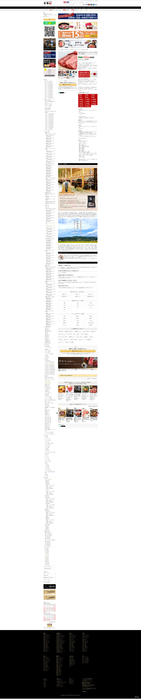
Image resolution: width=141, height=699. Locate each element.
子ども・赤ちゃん (91, 305)
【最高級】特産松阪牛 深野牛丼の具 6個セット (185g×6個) (93, 418)
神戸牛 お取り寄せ (72, 642)
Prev (57, 413)
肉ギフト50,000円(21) (49, 90)
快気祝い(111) (47, 425)
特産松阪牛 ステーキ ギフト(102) (50, 199)
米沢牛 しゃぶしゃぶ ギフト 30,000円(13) (50, 231)
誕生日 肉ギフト (72, 661)
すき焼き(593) (47, 346)
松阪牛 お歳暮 (46, 646)
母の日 (64, 320)
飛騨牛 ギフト (58, 657)
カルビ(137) (47, 450)
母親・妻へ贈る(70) (48, 535)
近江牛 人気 (45, 668)
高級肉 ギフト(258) (48, 103)
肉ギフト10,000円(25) (49, 127)
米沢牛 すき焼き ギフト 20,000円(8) (50, 213)
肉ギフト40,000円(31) (49, 88)
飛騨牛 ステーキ (59, 661)
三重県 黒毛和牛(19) (50, 507)
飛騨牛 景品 (58, 668)
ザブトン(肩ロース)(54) (49, 443)
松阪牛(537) (47, 132)
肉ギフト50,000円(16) (49, 121)
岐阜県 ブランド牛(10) (50, 498)
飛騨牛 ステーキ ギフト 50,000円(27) (50, 324)
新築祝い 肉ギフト (72, 662)
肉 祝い (70, 666)
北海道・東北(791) (48, 479)
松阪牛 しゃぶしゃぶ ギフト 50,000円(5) (50, 162)
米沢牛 (84, 142)
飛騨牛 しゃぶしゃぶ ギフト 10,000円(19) (50, 284)
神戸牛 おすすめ (72, 647)
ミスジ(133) (47, 468)
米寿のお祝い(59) (48, 420)
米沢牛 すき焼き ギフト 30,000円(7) (50, 216)
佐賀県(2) (47, 527)
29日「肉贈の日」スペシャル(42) (50, 430)
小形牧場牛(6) (47, 341)
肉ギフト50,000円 (85, 662)
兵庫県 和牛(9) (49, 521)
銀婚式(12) (47, 411)
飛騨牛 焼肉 (58, 662)
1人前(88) (46, 549)
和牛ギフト (67, 49)
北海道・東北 (84, 145)
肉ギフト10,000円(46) (49, 84)
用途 (73, 7)
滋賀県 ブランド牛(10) (50, 512)
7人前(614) (47, 558)
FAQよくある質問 (60, 685)
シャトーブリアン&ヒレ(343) (50, 452)
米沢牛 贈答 (84, 643)
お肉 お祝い (71, 658)
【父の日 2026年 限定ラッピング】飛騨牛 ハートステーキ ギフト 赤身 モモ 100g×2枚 (69, 396)
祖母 (78, 305)
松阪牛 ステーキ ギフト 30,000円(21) (50, 185)
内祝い (83, 149)
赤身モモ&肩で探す (47, 568)
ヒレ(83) (46, 437)
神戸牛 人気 (71, 648)
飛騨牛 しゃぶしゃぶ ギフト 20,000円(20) (50, 287)
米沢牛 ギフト (84, 634)
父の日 (78, 320)
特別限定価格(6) (48, 108)
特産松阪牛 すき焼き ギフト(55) (50, 194)
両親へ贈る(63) (47, 532)
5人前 (83, 157)
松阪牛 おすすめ (46, 647)
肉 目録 (91, 336)
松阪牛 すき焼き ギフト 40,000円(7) (50, 144)
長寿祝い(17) (47, 414)
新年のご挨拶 (91, 322)
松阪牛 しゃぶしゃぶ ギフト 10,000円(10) (50, 151)
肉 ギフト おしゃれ (62, 334)
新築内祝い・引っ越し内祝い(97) (50, 408)
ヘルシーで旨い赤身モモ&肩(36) (50, 472)
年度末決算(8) (47, 428)
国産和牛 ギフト (72, 336)
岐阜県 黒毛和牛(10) (50, 501)
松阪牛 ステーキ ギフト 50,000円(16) (50, 190)
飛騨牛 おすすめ (59, 671)
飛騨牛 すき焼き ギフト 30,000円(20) (50, 274)
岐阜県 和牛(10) (49, 500)
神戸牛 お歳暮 (71, 646)
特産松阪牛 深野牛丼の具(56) (49, 203)
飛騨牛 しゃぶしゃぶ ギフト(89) (50, 282)
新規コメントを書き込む (92, 378)
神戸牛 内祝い (71, 645)
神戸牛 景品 (71, 644)
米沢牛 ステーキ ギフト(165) (49, 251)
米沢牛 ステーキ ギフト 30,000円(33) (50, 258)
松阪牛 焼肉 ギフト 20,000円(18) (49, 168)
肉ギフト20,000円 (85, 659)
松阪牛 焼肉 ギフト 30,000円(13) (49, 171)
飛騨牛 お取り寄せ (59, 666)
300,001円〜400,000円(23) (50, 372)
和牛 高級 (60, 339)
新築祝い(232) (47, 410)
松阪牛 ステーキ (46, 638)
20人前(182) (47, 564)
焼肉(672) (46, 349)
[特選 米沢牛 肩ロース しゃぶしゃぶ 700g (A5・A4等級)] (67, 60)
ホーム (59, 49)
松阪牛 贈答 (45, 643)
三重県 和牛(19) (49, 506)
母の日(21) (47, 404)
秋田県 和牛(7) (49, 486)
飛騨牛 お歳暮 (58, 670)
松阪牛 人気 (45, 648)
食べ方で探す (46, 344)
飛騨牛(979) (47, 265)
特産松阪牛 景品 (59, 645)
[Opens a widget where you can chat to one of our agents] (137, 697)
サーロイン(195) (48, 440)
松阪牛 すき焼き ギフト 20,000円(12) (50, 139)
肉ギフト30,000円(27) (49, 124)
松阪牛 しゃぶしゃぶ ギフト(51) (50, 149)
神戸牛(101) (47, 205)
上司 (78, 307)
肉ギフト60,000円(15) (49, 91)
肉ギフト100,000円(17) (49, 97)
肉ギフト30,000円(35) (49, 87)
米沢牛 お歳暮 (84, 646)
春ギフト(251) (47, 401)
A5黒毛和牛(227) (48, 326)
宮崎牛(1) (46, 332)
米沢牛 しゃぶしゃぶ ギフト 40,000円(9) (50, 234)
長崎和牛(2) (47, 336)
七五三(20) (47, 389)
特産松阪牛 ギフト (78, 331)
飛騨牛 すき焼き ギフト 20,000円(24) (50, 272)
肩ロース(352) (47, 438)
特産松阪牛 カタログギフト (60, 635)
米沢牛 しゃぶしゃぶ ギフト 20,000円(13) (50, 229)
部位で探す (46, 435)
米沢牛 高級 (84, 651)
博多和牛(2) (47, 335)
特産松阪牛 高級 (59, 652)
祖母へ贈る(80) (47, 538)
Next (98, 413)
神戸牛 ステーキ (72, 638)
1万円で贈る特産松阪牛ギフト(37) (50, 102)
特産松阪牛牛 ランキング (60, 651)
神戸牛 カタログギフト (73, 635)
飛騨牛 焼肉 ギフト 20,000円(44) (49, 301)
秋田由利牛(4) (47, 339)
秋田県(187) (47, 483)
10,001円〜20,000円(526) (49, 363)
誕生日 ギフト (81, 339)
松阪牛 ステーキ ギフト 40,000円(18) (50, 188)
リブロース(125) (48, 461)
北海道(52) (47, 480)
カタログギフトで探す (48, 81)
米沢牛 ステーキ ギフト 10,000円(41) (50, 253)
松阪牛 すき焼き (46, 636)
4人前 (83, 156)
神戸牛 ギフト (71, 634)
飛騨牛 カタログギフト (60, 658)
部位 (77, 7)
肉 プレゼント (61, 342)
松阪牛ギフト (64, 294)
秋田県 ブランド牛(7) (50, 485)
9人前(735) (47, 561)
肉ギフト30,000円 (85, 660)
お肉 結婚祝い (71, 657)
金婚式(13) (47, 413)
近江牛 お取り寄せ (47, 661)
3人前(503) (47, 552)
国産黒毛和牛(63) (48, 330)
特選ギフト (57, 7)
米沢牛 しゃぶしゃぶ (85, 637)
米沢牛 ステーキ (85, 638)
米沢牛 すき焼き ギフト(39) (50, 208)
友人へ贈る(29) (47, 544)
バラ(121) (46, 464)
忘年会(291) (47, 395)
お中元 (91, 320)
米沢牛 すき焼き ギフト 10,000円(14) (50, 211)
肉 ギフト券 (69, 334)
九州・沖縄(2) (47, 524)
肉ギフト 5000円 (86, 331)
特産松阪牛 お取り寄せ (69, 331)
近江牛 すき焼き (46, 658)
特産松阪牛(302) (48, 192)
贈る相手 (84, 7)
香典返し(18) (47, 426)
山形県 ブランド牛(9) (50, 491)
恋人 (64, 309)
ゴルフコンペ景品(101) (49, 432)
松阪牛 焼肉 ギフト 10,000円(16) (49, 166)
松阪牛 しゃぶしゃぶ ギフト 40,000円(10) (50, 159)
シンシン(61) (47, 459)
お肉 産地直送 (88, 339)
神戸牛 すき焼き (72, 636)
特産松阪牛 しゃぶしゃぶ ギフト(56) (50, 197)
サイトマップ (59, 686)
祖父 (64, 305)
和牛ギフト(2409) (48, 106)
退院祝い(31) (47, 423)
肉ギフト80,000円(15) (49, 94)
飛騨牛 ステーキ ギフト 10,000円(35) (50, 314)
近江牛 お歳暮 (46, 666)
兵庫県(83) (47, 518)
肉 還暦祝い (86, 336)
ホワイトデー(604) (48, 398)
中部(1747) (47, 495)
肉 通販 (66, 342)
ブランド (62, 7)
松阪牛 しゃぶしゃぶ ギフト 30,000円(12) (50, 156)
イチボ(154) (47, 465)
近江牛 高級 (45, 670)
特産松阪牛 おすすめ (59, 648)
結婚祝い (83, 147)
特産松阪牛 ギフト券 (59, 642)
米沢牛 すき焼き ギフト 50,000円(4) (50, 221)
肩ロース (83, 144)
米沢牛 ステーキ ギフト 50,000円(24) (50, 263)
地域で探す (46, 477)
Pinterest (72, 683)
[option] (67, 60)
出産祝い (83, 148)
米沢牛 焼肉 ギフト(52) (49, 238)
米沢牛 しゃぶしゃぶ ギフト (92, 152)
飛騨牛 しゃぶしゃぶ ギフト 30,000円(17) (50, 289)
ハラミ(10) (47, 441)
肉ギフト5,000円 (85, 657)
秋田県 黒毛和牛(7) (49, 488)
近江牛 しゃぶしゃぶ (47, 659)
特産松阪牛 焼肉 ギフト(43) (50, 201)
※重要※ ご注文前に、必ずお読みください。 (68, 82)
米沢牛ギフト (77, 294)
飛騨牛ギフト (77, 296)
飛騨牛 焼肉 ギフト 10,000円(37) (49, 299)
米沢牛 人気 (84, 648)
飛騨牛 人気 (58, 672)
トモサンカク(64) (48, 470)
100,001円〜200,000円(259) (50, 369)
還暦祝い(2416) (48, 416)
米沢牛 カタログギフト (86, 635)
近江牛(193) (47, 327)
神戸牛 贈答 (71, 643)
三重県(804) (47, 503)
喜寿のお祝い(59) (48, 419)
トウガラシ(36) (47, 444)
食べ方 (66, 7)
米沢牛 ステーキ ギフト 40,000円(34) (50, 261)
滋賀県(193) (47, 510)
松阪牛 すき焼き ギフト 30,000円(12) (50, 141)
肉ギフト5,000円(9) (48, 82)
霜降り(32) (47, 453)
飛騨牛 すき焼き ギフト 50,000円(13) (50, 279)
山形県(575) (47, 489)
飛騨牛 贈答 (58, 667)
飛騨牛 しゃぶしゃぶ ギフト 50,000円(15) (50, 295)
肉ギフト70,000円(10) (49, 118)
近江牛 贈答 (45, 662)
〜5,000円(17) (47, 360)
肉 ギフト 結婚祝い (84, 334)
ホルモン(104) (47, 352)
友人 (91, 307)
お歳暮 (78, 322)
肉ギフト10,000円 (85, 658)
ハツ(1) (46, 455)
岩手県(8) (47, 482)
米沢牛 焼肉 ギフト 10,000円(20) (49, 240)
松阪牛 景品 (45, 644)
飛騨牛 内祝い (58, 669)
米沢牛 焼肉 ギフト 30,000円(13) (49, 245)
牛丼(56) (46, 355)
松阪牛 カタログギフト (47, 635)
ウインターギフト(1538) (49, 433)
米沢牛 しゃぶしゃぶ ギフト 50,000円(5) (50, 236)
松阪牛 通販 (61, 331)
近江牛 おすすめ (46, 667)
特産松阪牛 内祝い (59, 646)
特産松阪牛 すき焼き (59, 636)
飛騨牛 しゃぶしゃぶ (59, 660)
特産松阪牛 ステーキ (59, 638)
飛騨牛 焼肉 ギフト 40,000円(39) (49, 306)
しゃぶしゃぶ (84, 143)
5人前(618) (47, 555)
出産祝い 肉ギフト (72, 660)
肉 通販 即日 (93, 331)
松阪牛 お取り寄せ (74, 339)
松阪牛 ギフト (66, 339)
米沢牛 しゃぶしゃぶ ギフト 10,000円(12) (50, 226)
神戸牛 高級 (71, 651)
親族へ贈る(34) (47, 541)
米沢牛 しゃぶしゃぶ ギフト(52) (50, 223)
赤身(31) (46, 474)
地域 (80, 7)
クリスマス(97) (47, 392)
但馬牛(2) (46, 338)
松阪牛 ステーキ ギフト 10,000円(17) (50, 180)
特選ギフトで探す (47, 99)
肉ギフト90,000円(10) (49, 115)
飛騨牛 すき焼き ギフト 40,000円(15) (50, 277)
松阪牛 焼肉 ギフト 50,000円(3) (49, 176)
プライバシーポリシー (47, 579)
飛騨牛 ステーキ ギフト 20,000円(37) (50, 317)
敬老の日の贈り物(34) (49, 377)
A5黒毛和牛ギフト (64, 296)
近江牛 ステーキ (46, 660)
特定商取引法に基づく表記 (48, 577)
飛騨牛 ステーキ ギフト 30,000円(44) (50, 319)
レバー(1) (46, 456)
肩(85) (46, 462)
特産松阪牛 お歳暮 (59, 647)
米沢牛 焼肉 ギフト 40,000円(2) (49, 248)
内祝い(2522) (47, 380)
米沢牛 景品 (84, 644)
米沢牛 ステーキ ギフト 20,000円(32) (50, 256)
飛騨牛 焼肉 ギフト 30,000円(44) (49, 304)
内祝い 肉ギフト (72, 659)
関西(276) (46, 509)
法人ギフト (93, 7)
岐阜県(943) (47, 497)
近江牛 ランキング (47, 669)
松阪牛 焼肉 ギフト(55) (49, 163)
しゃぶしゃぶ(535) (48, 347)
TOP (45, 7)
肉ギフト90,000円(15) (49, 96)
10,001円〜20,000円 (85, 146)
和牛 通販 (71, 342)
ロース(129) (47, 447)
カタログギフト (50, 7)
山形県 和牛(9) (49, 492)
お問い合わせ (46, 575)
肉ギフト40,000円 (85, 661)
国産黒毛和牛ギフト (90, 296)
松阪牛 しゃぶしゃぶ (47, 637)
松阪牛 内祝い (46, 645)
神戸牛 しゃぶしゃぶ (72, 637)
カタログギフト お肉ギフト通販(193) (50, 112)
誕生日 (64, 318)
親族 (64, 307)
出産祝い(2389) (48, 383)
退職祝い (64, 322)
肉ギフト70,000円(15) (49, 93)
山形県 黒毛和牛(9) (49, 494)
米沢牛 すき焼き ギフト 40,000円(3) (50, 218)
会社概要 (58, 684)
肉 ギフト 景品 (79, 336)
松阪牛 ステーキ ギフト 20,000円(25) (50, 183)
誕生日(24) (47, 386)
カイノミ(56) (47, 446)
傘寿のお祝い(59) (48, 417)
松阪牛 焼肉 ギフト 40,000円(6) (49, 173)
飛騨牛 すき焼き (59, 659)
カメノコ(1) (47, 458)
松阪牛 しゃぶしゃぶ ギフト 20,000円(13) (50, 154)
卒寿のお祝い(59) (48, 422)
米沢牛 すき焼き (85, 636)
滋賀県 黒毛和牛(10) (50, 515)
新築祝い (77, 318)
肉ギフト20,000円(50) (49, 85)
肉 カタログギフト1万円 (63, 336)
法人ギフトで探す (47, 566)
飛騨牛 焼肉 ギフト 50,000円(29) (49, 309)
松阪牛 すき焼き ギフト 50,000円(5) (50, 146)
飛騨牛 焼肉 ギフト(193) (49, 296)
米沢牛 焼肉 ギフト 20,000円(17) (49, 243)
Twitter (71, 682)
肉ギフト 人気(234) (48, 105)
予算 (70, 7)
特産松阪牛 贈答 (59, 644)
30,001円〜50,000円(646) (49, 366)
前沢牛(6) (46, 329)
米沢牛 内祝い (84, 645)
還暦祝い (83, 150)
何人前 (89, 7)
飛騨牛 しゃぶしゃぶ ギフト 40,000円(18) (50, 292)
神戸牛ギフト (91, 294)
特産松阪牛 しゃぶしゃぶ (60, 637)
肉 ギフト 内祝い (76, 334)
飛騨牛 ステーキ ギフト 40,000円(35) (50, 322)
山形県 (88, 151)
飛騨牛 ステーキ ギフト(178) (49, 311)
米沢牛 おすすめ (85, 647)
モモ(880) (46, 449)
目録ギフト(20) (47, 109)
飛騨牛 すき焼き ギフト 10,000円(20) (50, 269)
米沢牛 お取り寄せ (85, 642)
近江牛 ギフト (46, 657)
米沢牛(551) (47, 207)
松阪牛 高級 (45, 651)
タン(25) (46, 475)
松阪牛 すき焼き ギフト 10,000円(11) (50, 136)
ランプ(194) (47, 467)
